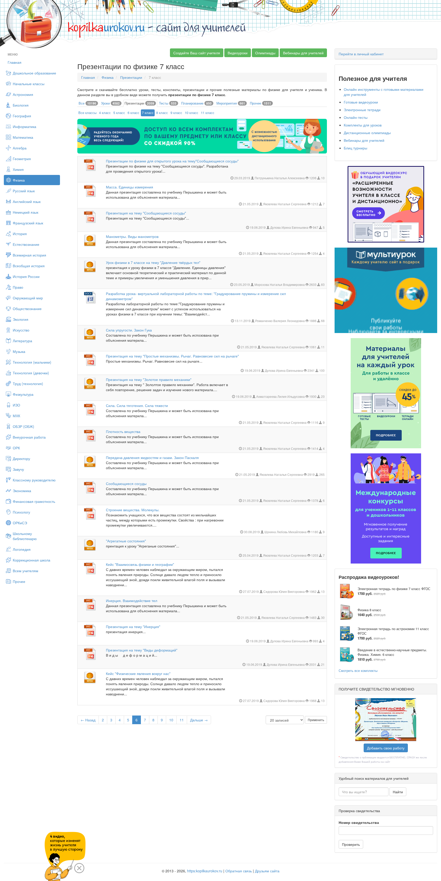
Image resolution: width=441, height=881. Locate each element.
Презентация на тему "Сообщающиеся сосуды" (146, 212)
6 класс (133, 112)
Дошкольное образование (34, 72)
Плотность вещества (123, 431)
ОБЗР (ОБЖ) (23, 426)
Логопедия (22, 549)
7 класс (148, 112)
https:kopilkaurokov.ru (204, 870)
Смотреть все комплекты (358, 670)
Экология (20, 319)
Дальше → (199, 719)
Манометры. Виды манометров (132, 236)
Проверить (351, 844)
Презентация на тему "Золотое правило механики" (148, 379)
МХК (16, 415)
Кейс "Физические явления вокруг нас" (138, 673)
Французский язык (28, 222)
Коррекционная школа (31, 560)
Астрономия (23, 94)
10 (171, 719)
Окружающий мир (28, 297)
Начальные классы (28, 83)
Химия (18, 169)
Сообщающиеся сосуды (126, 483)
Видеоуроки (238, 52)
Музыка (19, 351)
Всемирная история (29, 255)
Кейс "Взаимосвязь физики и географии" (140, 564)
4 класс (105, 112)
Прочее (19, 581)
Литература (22, 340)
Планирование (196, 103)
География (22, 115)
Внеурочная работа (29, 437)
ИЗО (16, 404)
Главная (14, 62)
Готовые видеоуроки (361, 102)
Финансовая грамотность (34, 501)
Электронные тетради (362, 109)
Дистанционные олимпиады (367, 132)
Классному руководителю (34, 479)
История (20, 233)
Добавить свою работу (386, 747)
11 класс (207, 112)
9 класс (176, 112)
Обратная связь (238, 870)
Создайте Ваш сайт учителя (196, 52)
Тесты (167, 103)
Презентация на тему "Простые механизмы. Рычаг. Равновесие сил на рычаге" (172, 356)
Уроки (110, 103)
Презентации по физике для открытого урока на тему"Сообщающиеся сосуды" (172, 160)
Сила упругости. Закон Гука (129, 330)
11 (182, 719)
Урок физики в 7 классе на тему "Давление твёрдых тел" (153, 262)
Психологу (21, 512)
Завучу (18, 469)
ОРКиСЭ (20, 522)
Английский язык (27, 201)
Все (87, 103)
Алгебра (20, 147)
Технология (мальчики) (32, 362)
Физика (19, 180)
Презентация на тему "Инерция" (133, 626)
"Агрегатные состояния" (126, 540)
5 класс (119, 112)
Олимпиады (265, 52)
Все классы (87, 112)
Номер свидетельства (359, 822)
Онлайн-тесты (356, 117)
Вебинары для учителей (303, 52)
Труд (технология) (28, 383)
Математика (23, 137)
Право (18, 287)
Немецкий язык (25, 212)
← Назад (88, 719)
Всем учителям (25, 570)
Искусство (21, 330)
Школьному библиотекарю (25, 536)
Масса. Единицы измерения (129, 186)
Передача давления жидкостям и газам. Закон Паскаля (152, 457)
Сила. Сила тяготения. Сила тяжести (137, 405)
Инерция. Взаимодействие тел (131, 600)
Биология (21, 105)
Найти (398, 791)
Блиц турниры (355, 147)
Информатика (24, 126)
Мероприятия (230, 103)
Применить (316, 720)
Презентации (131, 77)
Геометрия (22, 158)
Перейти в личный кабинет (361, 53)
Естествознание (26, 244)
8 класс (162, 112)
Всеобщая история (29, 265)
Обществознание (27, 308)
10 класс (191, 112)
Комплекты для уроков (363, 124)
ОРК (16, 447)
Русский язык (24, 190)
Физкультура (23, 394)
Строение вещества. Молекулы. (133, 509)
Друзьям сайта (267, 870)
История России (26, 276)
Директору (21, 458)
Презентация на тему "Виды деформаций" (141, 650)
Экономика (22, 490)
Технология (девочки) (31, 372)
